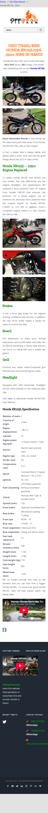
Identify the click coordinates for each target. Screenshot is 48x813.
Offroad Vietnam (11, 684)
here (10, 398)
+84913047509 (38, 721)
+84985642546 (38, 730)
